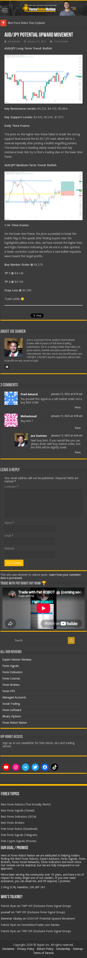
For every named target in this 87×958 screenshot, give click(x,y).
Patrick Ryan (8, 906)
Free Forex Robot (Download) (19, 828)
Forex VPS (8, 691)
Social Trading (11, 703)
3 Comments (61, 41)
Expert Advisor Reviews (16, 659)
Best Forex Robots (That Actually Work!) (26, 804)
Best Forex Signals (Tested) (17, 810)
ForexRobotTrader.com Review (40, 924)
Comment (11, 486)
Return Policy (45, 948)
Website (9, 548)
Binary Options (11, 716)
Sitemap (78, 948)
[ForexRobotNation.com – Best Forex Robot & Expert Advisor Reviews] (43, 8)
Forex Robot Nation (14, 722)
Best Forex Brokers (12, 822)
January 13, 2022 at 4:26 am (67, 435)
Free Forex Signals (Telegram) (19, 835)
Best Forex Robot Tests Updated (26, 22)
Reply (78, 407)
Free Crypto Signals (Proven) (18, 841)
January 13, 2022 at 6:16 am (67, 394)
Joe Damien (14, 41)
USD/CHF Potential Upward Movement (51, 918)
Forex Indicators (12, 672)
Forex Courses (11, 678)
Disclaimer (8, 948)
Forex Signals (10, 665)
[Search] (71, 640)
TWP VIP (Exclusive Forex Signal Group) (46, 906)
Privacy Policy (25, 948)
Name (9, 522)
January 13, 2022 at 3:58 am (67, 416)
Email (8, 535)
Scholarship (63, 948)
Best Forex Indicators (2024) (18, 816)
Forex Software (11, 710)
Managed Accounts (14, 697)
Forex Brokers (11, 684)
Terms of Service (43, 953)
